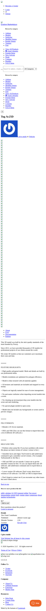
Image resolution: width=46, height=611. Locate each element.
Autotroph (21, 608)
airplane (8, 493)
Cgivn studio (22, 137)
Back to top (5, 484)
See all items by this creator (20, 538)
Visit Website (6, 538)
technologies (10, 497)
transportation (5, 495)
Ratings (8, 336)
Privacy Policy (17, 550)
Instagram (8, 573)
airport (13, 495)
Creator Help (10, 600)
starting (3, 497)
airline (26, 493)
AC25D (14, 493)
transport (20, 493)
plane (27, 495)
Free (6, 45)
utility (3, 493)
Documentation (10, 334)
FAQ (7, 332)
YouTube (8, 575)
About (7, 330)
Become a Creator (11, 6)
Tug (30, 493)
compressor (33, 495)
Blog (7, 602)
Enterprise (9, 587)
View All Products (11, 49)
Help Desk (9, 598)
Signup (7, 14)
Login (7, 10)
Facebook (8, 571)
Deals (7, 57)
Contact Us (9, 604)
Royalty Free (22, 523)
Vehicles (32, 137)
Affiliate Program (11, 585)
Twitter (7, 569)
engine (22, 495)
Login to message (7, 509)
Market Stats (9, 590)
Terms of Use (5, 550)
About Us (8, 583)
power (34, 493)
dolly (18, 495)
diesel (40, 495)
